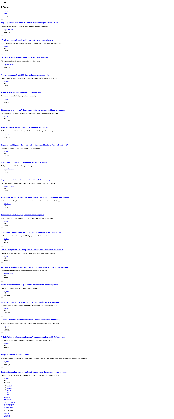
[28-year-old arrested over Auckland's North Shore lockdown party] (2, 176)
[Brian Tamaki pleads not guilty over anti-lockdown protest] (2, 211)
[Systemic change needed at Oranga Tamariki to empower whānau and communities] (2, 246)
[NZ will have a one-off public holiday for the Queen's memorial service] (2, 36)
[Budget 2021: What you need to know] (2, 351)
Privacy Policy (8, 407)
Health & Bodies (9, 186)
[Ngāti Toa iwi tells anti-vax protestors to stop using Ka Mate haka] (2, 124)
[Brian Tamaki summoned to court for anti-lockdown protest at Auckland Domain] (2, 229)
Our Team (7, 397)
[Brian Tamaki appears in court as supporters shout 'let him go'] (2, 159)
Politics (6, 46)
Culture (6, 134)
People (6, 116)
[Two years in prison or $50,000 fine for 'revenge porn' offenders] (2, 54)
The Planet (7, 204)
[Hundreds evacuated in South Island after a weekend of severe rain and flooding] (2, 316)
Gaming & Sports (9, 29)
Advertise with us (9, 404)
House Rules (8, 405)
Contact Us (7, 399)
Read (6, 13)
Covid (6, 99)
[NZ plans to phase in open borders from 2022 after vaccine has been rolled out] (2, 298)
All (6, 11)
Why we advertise (9, 402)
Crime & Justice (9, 64)
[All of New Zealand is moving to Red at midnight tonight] (2, 89)
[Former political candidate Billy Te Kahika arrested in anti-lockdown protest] (2, 281)
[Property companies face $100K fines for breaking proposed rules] (2, 71)
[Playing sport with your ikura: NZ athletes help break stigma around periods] (2, 19)
